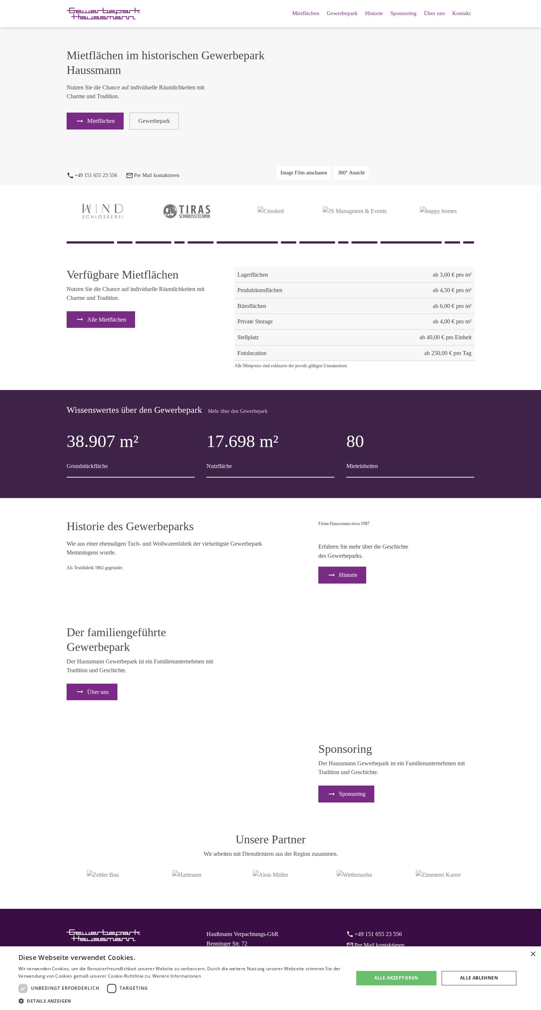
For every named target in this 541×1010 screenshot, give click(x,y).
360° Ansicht (351, 173)
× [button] (532, 954)
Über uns (434, 13)
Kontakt (461, 13)
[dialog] (270, 978)
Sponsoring (403, 13)
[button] (181, 1000)
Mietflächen (305, 13)
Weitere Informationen (176, 976)
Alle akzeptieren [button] (396, 978)
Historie (374, 13)
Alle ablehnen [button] (479, 978)
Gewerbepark (342, 13)
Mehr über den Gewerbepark (238, 411)
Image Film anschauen (303, 173)
